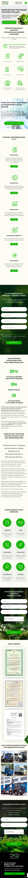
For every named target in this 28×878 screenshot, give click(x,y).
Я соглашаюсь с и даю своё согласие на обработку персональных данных (14, 336)
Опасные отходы (7, 74)
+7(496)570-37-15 (18, 2)
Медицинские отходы (20, 61)
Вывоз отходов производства (17, 44)
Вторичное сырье (20, 74)
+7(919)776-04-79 (18, 3)
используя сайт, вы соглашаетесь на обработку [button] (13, 869)
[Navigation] (26, 3)
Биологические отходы (7, 61)
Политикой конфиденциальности (18, 334)
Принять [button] (14, 873)
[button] (14, 315)
